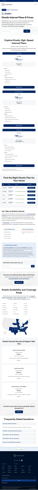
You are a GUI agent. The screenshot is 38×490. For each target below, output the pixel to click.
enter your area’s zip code (20, 297)
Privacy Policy (34, 488)
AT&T (29, 468)
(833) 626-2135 (19, 87)
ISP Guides (9, 468)
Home (3, 466)
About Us (3, 472)
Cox (22, 468)
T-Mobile (15, 468)
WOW (29, 470)
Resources (9, 466)
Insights (9, 470)
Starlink (15, 470)
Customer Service (14, 9)
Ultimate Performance (19, 91)
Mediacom (23, 472)
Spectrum (23, 466)
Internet (4, 9)
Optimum (22, 470)
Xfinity (15, 466)
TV (2, 470)
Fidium (29, 472)
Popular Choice (19, 130)
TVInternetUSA (24, 247)
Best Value (19, 53)
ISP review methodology (9, 247)
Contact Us (9, 472)
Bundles (8, 9)
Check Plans (19, 411)
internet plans (6, 222)
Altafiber (15, 472)
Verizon (29, 466)
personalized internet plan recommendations (19, 278)
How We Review (4, 482)
